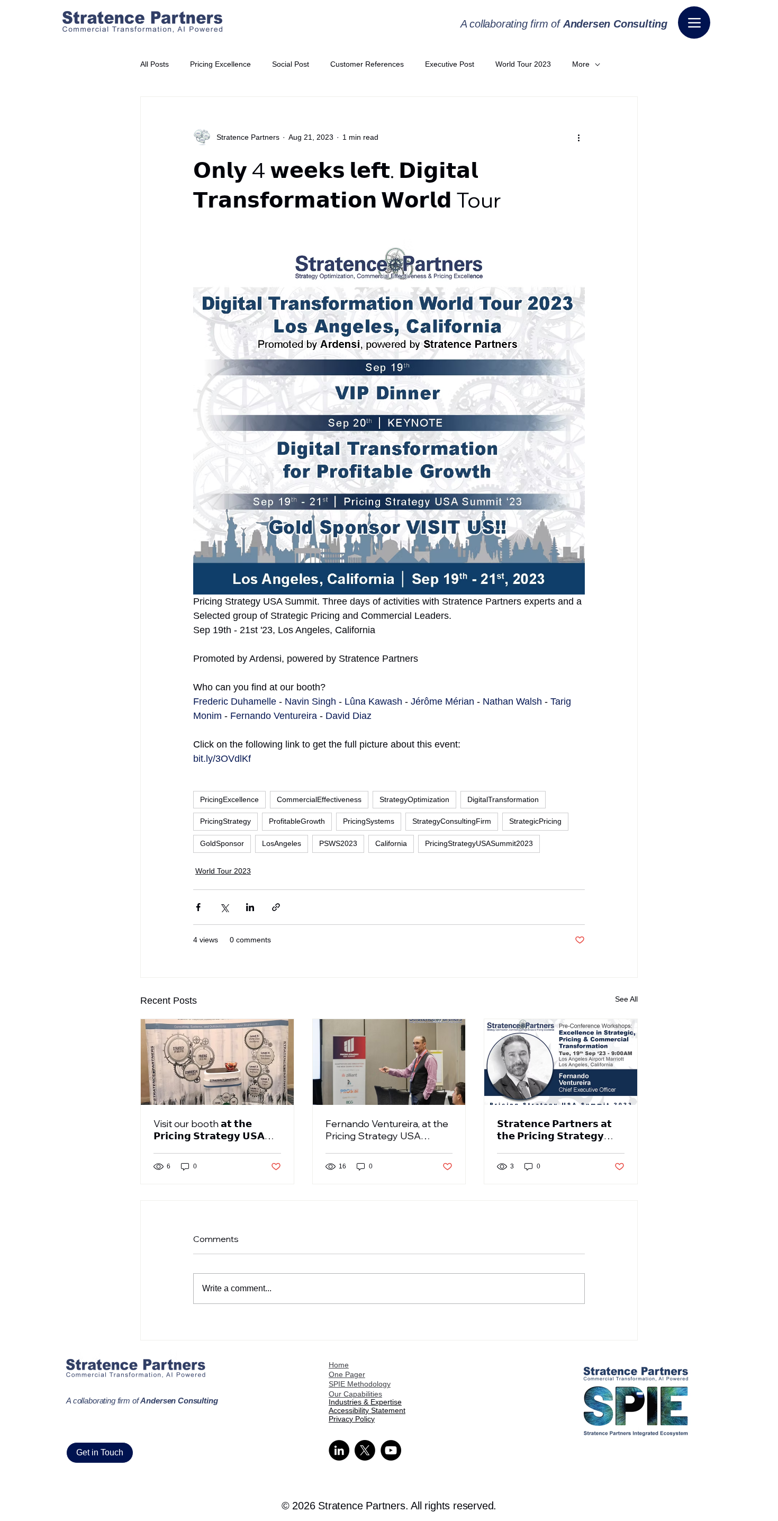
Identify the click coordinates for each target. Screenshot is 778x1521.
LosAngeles (281, 843)
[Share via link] (276, 907)
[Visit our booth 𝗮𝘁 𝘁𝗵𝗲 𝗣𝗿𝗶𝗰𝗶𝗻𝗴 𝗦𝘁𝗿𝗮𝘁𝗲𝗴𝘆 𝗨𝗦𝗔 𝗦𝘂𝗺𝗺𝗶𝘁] (217, 1062)
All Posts (154, 64)
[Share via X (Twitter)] (224, 907)
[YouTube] (391, 1450)
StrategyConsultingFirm (451, 821)
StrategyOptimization (414, 799)
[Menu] (694, 22)
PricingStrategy (225, 821)
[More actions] (578, 137)
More (581, 64)
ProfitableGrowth (297, 821)
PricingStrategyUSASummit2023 (479, 843)
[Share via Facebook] (198, 907)
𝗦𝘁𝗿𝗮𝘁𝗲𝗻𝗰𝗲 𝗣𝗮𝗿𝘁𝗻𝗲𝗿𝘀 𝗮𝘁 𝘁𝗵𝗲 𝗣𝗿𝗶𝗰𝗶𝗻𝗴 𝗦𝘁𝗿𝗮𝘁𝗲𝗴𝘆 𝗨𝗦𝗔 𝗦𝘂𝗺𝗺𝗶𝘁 (554, 1130)
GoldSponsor (222, 843)
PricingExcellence (229, 799)
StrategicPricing (535, 821)
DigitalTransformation (503, 799)
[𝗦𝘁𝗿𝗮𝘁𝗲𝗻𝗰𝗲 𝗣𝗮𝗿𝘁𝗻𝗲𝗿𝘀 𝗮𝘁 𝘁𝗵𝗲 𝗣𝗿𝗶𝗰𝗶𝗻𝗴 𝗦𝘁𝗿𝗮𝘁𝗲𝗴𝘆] (560, 1062)
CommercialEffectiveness (319, 799)
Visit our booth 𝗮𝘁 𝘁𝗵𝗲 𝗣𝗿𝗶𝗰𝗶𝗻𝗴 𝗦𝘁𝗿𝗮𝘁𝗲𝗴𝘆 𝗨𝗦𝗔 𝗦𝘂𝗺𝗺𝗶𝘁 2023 (209, 1130)
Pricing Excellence (220, 64)
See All (626, 999)
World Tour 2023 (523, 64)
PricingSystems (368, 821)
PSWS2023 (338, 843)
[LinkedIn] (339, 1450)
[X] (365, 1450)
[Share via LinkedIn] (250, 907)
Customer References (367, 64)
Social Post (290, 64)
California (391, 843)
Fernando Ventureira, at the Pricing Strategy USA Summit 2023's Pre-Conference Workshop (386, 1130)
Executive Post (449, 64)
